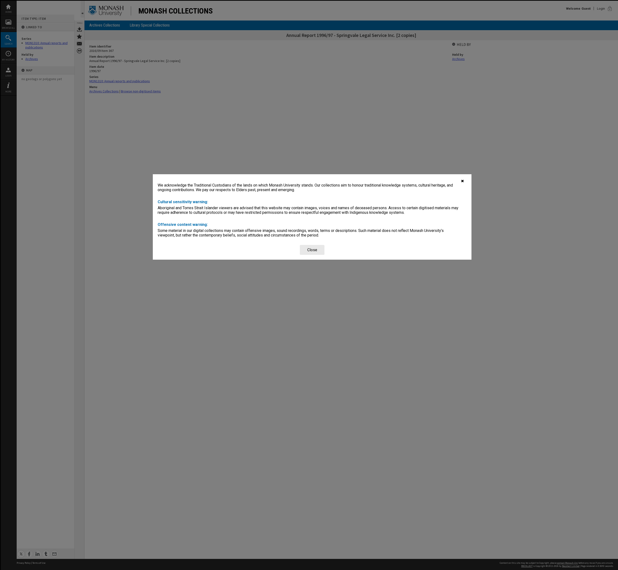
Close (312, 250)
